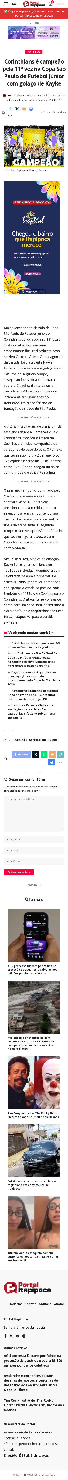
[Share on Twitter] (17, 109)
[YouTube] (17, 1336)
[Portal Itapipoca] (34, 4)
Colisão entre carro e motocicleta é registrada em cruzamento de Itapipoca (32, 1184)
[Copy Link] (60, 754)
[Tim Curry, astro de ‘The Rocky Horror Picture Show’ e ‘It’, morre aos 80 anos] (34, 1082)
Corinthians (38, 740)
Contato (30, 1304)
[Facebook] (5, 1336)
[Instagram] (24, 1336)
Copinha (21, 740)
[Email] (24, 109)
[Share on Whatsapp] (44, 754)
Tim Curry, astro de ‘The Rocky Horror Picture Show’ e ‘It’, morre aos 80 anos (33, 1115)
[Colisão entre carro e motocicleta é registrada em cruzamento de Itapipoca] (34, 1150)
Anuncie (45, 1304)
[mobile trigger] (7, 4)
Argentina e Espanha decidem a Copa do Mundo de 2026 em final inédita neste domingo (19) (33, 695)
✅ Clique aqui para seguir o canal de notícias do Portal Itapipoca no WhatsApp (34, 13)
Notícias (16, 1304)
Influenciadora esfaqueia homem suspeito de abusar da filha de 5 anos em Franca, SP (33, 1256)
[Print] (31, 109)
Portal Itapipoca (16, 95)
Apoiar (59, 1304)
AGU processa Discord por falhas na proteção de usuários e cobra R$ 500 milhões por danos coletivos (32, 969)
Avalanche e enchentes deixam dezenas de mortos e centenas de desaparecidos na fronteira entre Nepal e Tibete (31, 1043)
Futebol (34, 51)
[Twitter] (11, 1336)
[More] (10, 116)
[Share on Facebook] (10, 109)
